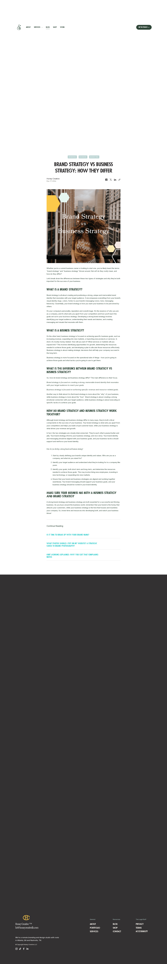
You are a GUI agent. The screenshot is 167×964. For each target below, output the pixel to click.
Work (62, 27)
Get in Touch (142, 27)
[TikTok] (20, 949)
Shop (55, 27)
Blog (48, 27)
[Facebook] (24, 949)
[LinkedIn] (27, 949)
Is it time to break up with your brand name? (68, 535)
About (28, 27)
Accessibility (142, 931)
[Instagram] (16, 949)
